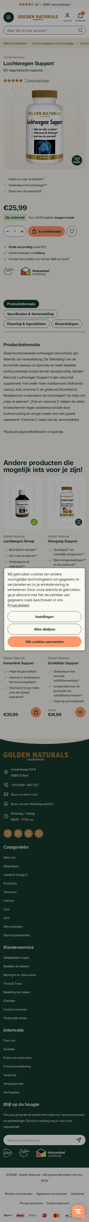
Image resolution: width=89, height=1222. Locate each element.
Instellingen (44, 616)
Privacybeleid (18, 605)
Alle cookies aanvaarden (44, 641)
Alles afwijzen (44, 629)
